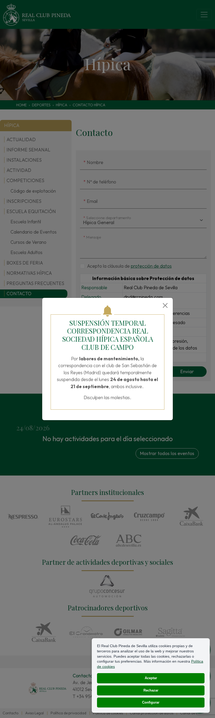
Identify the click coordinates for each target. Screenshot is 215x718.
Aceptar (151, 678)
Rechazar (150, 690)
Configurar (150, 702)
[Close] (165, 305)
